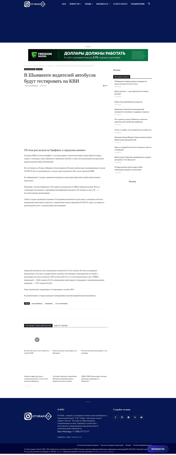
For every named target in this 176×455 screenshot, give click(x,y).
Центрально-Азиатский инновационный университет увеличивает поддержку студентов (132, 110)
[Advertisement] (88, 26)
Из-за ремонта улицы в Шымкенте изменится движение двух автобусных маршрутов (131, 120)
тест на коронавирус (61, 303)
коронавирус (49, 303)
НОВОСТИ (74, 4)
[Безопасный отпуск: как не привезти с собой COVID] (37, 340)
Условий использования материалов (103, 451)
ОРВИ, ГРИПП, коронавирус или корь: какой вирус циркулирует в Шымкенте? (94, 378)
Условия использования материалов (88, 445)
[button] (149, 4)
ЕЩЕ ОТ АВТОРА (61, 326)
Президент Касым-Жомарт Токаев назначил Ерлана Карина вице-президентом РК (133, 138)
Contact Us (158, 449)
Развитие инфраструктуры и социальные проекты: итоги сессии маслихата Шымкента (36, 378)
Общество (51, 66)
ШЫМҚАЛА (102, 4)
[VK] (37, 313)
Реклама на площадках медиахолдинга (112, 445)
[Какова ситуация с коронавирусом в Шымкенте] (66, 340)
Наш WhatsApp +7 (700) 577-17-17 (73, 431)
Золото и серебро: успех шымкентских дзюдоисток (133, 130)
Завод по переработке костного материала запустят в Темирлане (133, 148)
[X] (48, 313)
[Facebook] (43, 313)
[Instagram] (122, 417)
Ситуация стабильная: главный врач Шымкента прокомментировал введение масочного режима (65, 378)
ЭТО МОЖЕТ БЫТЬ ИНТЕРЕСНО (38, 326)
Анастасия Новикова (31, 85)
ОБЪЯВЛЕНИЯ (138, 4)
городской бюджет (36, 303)
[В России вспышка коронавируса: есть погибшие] (94, 340)
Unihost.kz (59, 451)
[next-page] (29, 385)
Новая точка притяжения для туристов (128, 102)
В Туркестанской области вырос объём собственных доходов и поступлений (128, 168)
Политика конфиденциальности (142, 445)
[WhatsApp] (26, 313)
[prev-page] (25, 385)
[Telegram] (32, 313)
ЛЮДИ (88, 4)
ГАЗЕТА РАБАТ (120, 4)
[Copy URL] (54, 313)
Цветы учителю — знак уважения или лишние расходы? (131, 92)
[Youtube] (141, 417)
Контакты (128, 445)
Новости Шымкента (39, 66)
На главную (27, 66)
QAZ (64, 4)
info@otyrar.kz (76, 437)
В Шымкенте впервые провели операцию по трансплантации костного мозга (131, 83)
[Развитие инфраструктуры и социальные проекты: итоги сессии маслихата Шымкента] (37, 365)
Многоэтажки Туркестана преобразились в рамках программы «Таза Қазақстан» (133, 158)
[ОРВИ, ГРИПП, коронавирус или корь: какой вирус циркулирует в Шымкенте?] (94, 365)
